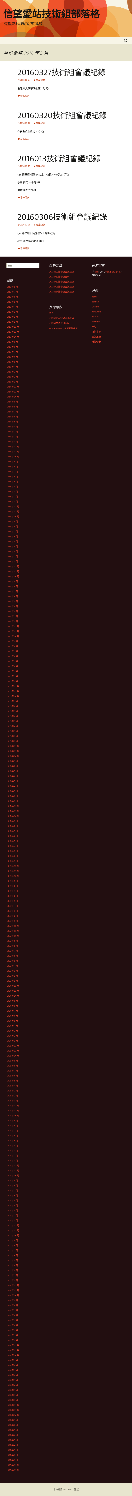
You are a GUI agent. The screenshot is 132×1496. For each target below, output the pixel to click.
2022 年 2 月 (12, 556)
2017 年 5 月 (12, 841)
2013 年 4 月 (12, 1085)
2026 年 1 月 (12, 321)
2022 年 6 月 (12, 536)
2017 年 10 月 (12, 816)
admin (95, 296)
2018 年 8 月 (12, 766)
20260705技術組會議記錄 (61, 286)
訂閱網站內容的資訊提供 (61, 318)
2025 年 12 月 (12, 326)
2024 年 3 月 (12, 431)
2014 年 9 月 (12, 1000)
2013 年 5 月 (12, 1080)
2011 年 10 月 (12, 1175)
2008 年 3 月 (12, 1390)
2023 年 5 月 (12, 481)
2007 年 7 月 (12, 1430)
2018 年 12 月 (12, 746)
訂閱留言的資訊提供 (59, 323)
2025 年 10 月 (12, 336)
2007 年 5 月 (12, 1440)
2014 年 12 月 (12, 985)
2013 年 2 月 (12, 1095)
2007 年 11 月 (12, 1410)
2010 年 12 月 (12, 1225)
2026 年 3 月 (12, 311)
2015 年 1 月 (12, 980)
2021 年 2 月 (12, 616)
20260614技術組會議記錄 (61, 291)
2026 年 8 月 (12, 286)
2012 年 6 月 (12, 1135)
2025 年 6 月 (12, 356)
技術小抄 (96, 331)
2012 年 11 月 (12, 1110)
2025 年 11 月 (12, 331)
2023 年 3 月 (12, 491)
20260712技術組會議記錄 (61, 281)
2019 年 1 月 (12, 741)
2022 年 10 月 (12, 516)
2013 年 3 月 (12, 1090)
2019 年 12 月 (12, 686)
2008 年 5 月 (12, 1380)
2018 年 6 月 (12, 776)
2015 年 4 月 (12, 965)
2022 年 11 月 (12, 511)
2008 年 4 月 (12, 1385)
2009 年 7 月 (12, 1310)
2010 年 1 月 (12, 1280)
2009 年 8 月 (12, 1305)
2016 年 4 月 (12, 905)
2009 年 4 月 (12, 1325)
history (95, 316)
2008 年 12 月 (12, 1345)
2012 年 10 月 (12, 1115)
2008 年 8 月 (12, 1365)
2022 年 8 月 (12, 526)
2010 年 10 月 (12, 1235)
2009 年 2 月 (12, 1335)
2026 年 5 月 (12, 301)
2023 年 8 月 (12, 466)
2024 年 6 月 (12, 416)
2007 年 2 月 (12, 1455)
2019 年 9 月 (12, 701)
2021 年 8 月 (12, 586)
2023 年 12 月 (12, 446)
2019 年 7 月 (12, 711)
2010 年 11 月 (12, 1230)
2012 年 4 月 (12, 1145)
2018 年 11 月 (12, 751)
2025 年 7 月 (12, 351)
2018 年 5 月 (12, 781)
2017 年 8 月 (12, 826)
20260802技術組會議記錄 (61, 271)
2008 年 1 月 (12, 1400)
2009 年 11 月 (12, 1290)
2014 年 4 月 (12, 1025)
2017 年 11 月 (12, 811)
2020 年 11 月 (12, 631)
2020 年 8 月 (12, 646)
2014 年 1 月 (12, 1040)
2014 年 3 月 (12, 1030)
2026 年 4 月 (12, 306)
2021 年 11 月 (12, 571)
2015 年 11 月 (12, 930)
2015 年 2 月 (12, 975)
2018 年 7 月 (12, 771)
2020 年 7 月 (12, 651)
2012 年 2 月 (12, 1155)
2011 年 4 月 (12, 1205)
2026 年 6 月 (12, 296)
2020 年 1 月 (12, 681)
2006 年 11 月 (12, 1470)
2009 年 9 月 (12, 1300)
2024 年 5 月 (12, 421)
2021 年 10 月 (12, 576)
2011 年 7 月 (12, 1190)
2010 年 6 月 (12, 1255)
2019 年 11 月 (12, 691)
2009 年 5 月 (12, 1320)
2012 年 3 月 (12, 1150)
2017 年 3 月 (12, 851)
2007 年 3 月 (12, 1450)
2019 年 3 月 (12, 731)
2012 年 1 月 (12, 1160)
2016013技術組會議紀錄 (59, 158)
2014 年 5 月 (12, 1020)
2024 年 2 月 (12, 436)
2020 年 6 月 (12, 656)
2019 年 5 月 (12, 721)
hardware (96, 311)
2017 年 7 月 (12, 831)
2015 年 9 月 (12, 940)
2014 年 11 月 (12, 990)
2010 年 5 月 (12, 1260)
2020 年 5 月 (12, 661)
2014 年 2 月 (12, 1035)
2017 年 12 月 (12, 806)
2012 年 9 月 (12, 1120)
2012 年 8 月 (12, 1125)
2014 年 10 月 (12, 995)
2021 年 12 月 (12, 566)
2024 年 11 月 (12, 391)
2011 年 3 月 (12, 1210)
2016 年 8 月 (12, 885)
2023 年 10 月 (12, 456)
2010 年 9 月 (12, 1240)
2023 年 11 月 (12, 451)
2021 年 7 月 (12, 591)
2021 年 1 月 (12, 621)
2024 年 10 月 (12, 396)
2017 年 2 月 (12, 856)
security (96, 321)
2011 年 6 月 (12, 1195)
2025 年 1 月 (12, 381)
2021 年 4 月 (12, 606)
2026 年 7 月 (12, 291)
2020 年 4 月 (12, 666)
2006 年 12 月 (12, 1465)
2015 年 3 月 (12, 970)
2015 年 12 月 (12, 925)
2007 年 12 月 (12, 1405)
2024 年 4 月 (12, 426)
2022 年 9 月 (12, 521)
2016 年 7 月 (12, 890)
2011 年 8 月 (12, 1185)
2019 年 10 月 (12, 696)
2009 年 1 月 (12, 1340)
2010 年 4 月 (12, 1265)
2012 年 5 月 (12, 1140)
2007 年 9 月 (12, 1420)
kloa (96, 271)
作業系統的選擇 (113, 271)
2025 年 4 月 (12, 366)
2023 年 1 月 (12, 501)
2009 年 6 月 (12, 1315)
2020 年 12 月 (12, 626)
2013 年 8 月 (12, 1065)
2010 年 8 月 (12, 1245)
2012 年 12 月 (12, 1105)
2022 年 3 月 (12, 551)
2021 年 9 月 (12, 581)
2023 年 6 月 (12, 476)
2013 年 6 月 (12, 1075)
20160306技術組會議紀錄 (62, 217)
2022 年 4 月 (12, 546)
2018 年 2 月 (12, 796)
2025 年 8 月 (12, 346)
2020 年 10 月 (12, 636)
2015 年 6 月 (12, 955)
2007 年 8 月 (12, 1425)
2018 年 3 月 (12, 791)
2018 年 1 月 (12, 801)
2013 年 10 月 (12, 1055)
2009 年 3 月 (12, 1330)
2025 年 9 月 (12, 341)
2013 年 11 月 (12, 1050)
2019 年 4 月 (12, 726)
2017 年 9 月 (12, 821)
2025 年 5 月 (12, 361)
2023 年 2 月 (12, 496)
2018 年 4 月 (12, 786)
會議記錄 (40, 79)
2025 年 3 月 (12, 371)
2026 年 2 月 (12, 316)
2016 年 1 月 (12, 920)
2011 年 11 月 (12, 1170)
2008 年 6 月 (12, 1375)
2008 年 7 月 (12, 1370)
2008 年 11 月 (12, 1350)
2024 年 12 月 (12, 386)
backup (95, 301)
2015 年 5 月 (12, 960)
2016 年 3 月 (12, 910)
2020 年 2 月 (12, 676)
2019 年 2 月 (12, 736)
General (95, 306)
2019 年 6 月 (12, 716)
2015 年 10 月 (12, 935)
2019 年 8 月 (12, 706)
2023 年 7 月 (12, 471)
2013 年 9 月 (12, 1060)
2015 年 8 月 (12, 945)
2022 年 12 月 (12, 506)
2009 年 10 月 (12, 1295)
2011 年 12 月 (12, 1165)
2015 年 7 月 (12, 950)
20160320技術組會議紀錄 (62, 115)
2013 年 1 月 (12, 1100)
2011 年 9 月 (12, 1180)
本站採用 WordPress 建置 (66, 1489)
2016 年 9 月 (12, 880)
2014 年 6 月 (12, 1015)
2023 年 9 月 (12, 461)
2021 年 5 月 (12, 601)
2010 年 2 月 (12, 1275)
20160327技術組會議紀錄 (61, 72)
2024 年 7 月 (12, 411)
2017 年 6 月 (12, 836)
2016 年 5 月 (12, 900)
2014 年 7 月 (12, 1010)
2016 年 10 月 (12, 876)
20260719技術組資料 (59, 276)
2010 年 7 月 (12, 1250)
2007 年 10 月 (12, 1415)
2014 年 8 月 (12, 1005)
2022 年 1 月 (12, 561)
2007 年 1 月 (12, 1460)
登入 (51, 313)
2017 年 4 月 (12, 846)
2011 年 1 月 (12, 1220)
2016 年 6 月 (12, 895)
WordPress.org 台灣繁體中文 (63, 328)
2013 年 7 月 (12, 1070)
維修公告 (96, 341)
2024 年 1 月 (12, 441)
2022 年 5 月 (12, 541)
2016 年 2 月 (12, 915)
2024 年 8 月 (12, 406)
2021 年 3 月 (12, 611)
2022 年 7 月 (12, 531)
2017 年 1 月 (12, 861)
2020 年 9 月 (12, 641)
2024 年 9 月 (12, 401)
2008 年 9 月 (12, 1360)
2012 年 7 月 (12, 1130)
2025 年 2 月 (12, 376)
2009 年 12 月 (12, 1285)
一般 (94, 326)
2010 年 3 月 (12, 1270)
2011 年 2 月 (12, 1215)
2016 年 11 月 (12, 871)
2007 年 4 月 (12, 1445)
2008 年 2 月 (12, 1395)
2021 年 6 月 (12, 596)
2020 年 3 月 (12, 671)
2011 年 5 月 (12, 1200)
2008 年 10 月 (12, 1355)
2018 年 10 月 (12, 756)
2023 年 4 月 (12, 486)
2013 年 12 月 (12, 1045)
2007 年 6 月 (12, 1435)
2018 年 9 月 (12, 761)
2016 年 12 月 (12, 866)
